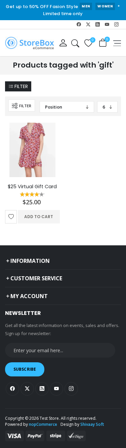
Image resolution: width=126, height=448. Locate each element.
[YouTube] (106, 24)
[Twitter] (88, 24)
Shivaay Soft (92, 424)
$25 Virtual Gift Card (32, 187)
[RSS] (97, 24)
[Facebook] (79, 24)
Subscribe (24, 369)
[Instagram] (116, 24)
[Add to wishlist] (11, 216)
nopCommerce (43, 424)
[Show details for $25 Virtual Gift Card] (32, 150)
